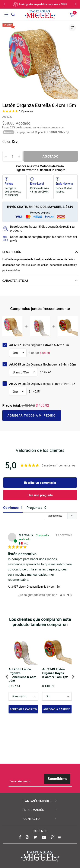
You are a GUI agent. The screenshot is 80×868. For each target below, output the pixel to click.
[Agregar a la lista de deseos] (72, 27)
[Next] (73, 676)
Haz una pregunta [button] (40, 495)
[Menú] (6, 15)
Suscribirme (57, 779)
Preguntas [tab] (34, 507)
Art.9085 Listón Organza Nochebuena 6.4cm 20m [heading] (22, 675)
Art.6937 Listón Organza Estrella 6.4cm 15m (34, 586)
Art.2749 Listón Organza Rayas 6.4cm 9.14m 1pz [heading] (55, 673)
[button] (62, 595)
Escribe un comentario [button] (40, 482)
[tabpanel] (40, 61)
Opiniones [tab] (11, 507)
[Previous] (7, 676)
